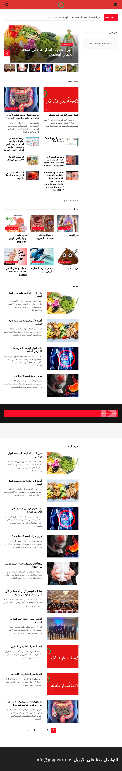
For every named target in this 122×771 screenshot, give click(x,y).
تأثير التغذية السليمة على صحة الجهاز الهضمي (81, 17)
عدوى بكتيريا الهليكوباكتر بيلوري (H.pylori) (18, 238)
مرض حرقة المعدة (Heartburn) (27, 376)
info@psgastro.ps (53, 759)
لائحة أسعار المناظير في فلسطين (63, 115)
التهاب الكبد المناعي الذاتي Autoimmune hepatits (15, 175)
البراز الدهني (73, 268)
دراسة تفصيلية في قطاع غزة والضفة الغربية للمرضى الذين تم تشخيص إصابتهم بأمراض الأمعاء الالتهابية (14, 144)
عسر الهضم (74, 235)
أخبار (47, 109)
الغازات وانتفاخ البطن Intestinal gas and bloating (16, 271)
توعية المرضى (67, 44)
